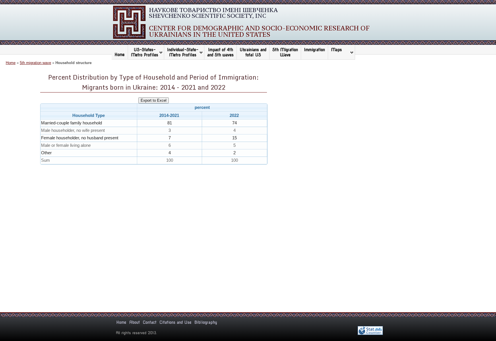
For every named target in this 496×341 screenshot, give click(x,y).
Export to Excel (153, 100)
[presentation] (153, 142)
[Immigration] (314, 55)
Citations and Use (175, 322)
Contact (149, 322)
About (134, 322)
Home (120, 54)
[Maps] (340, 55)
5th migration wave (35, 63)
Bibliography (205, 322)
